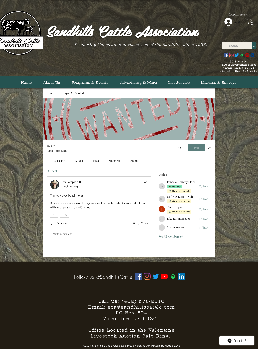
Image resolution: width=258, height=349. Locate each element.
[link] (58, 160)
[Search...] (254, 45)
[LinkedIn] (181, 276)
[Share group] (209, 148)
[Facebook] (226, 55)
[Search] (180, 147)
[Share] (146, 182)
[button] (251, 22)
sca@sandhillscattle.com (141, 307)
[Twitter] (236, 55)
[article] (99, 210)
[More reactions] (64, 215)
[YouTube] (164, 276)
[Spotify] (242, 55)
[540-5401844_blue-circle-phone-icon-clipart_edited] (252, 55)
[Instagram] (231, 55)
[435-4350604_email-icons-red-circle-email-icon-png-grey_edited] (247, 55)
